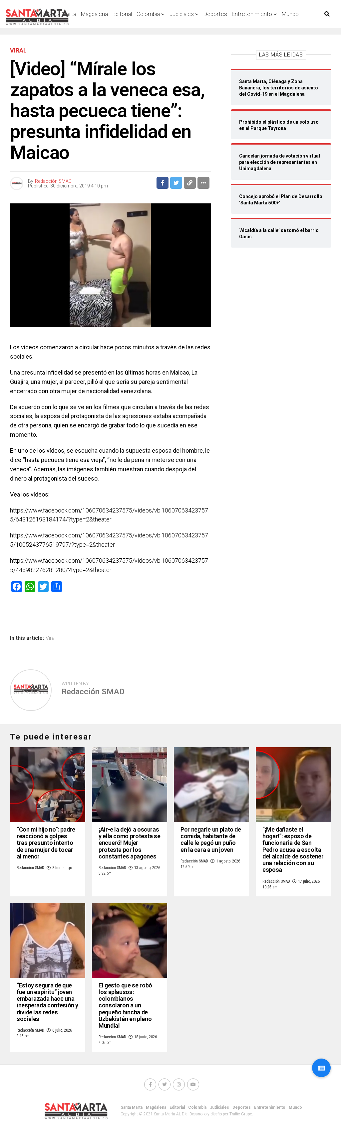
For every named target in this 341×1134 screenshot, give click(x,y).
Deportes (215, 14)
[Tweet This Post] (176, 183)
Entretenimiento (252, 14)
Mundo (290, 14)
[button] (321, 1068)
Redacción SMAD (53, 181)
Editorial (122, 14)
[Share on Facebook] (163, 183)
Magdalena (94, 14)
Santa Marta (132, 1107)
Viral (51, 638)
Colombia (148, 14)
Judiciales (182, 14)
